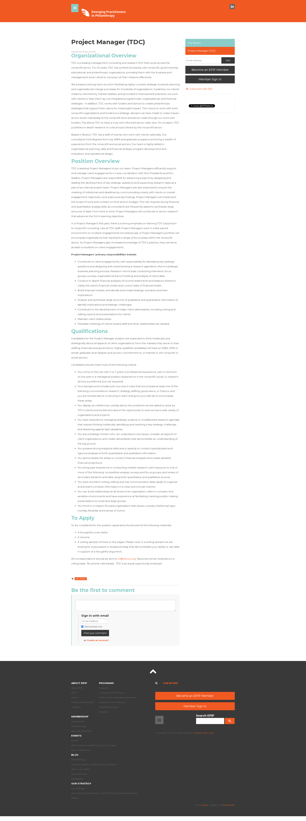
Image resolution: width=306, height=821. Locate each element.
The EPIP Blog (78, 759)
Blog (74, 754)
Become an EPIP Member (210, 70)
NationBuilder (228, 805)
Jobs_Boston (80, 579)
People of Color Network (112, 702)
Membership (79, 716)
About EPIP (79, 683)
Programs (106, 683)
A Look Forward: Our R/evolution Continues (93, 764)
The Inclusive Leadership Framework (118, 697)
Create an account (98, 640)
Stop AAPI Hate (79, 774)
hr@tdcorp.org (127, 558)
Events (76, 735)
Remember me (93, 626)
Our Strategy (81, 783)
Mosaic (205, 805)
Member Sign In (210, 79)
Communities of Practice (111, 692)
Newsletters (77, 778)
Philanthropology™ (109, 707)
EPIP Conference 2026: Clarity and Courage (93, 745)
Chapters (76, 707)
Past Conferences (80, 750)
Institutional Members (82, 702)
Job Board (194, 42)
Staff (73, 692)
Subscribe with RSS (200, 88)
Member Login (79, 726)
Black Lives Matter (80, 769)
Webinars (104, 712)
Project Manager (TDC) (202, 50)
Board (74, 697)
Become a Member (81, 731)
